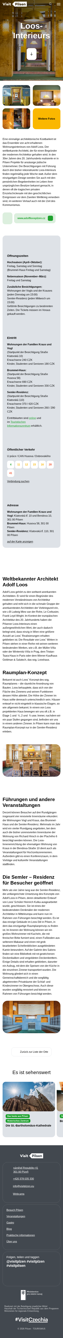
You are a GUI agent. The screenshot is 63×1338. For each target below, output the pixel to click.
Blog (9, 1229)
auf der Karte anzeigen (20, 541)
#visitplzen (35, 1261)
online (32, 418)
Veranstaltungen (15, 1216)
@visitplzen (16, 1261)
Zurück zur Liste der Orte (34, 1051)
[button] (50, 4)
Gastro (10, 1222)
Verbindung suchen (18, 481)
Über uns (11, 1241)
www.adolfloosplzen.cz (31, 218)
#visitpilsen (15, 1265)
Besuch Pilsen (14, 1210)
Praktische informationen (20, 1235)
